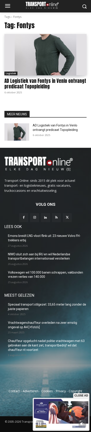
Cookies (47, 391)
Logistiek (11, 73)
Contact (14, 391)
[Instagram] (34, 217)
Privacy (61, 391)
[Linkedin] (45, 217)
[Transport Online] (45, 5)
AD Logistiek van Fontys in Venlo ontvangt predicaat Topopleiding (45, 83)
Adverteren (30, 391)
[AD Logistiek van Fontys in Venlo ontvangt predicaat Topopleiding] (45, 54)
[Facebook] (23, 217)
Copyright (75, 391)
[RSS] (56, 217)
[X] (67, 217)
